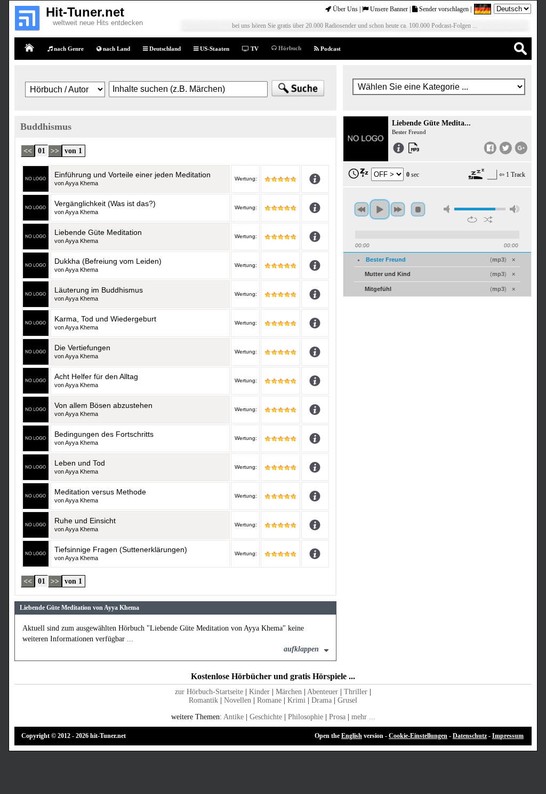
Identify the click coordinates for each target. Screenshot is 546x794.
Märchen (289, 692)
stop (418, 209)
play (379, 209)
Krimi (296, 700)
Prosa (337, 717)
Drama (321, 700)
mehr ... (363, 717)
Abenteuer (322, 692)
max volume (514, 209)
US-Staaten (213, 48)
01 (41, 151)
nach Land (115, 48)
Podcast (330, 48)
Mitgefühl (378, 289)
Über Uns (344, 9)
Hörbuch (289, 48)
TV (254, 48)
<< (27, 151)
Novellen (237, 700)
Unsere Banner (388, 9)
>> (55, 151)
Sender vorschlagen (443, 9)
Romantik (203, 700)
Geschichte (266, 717)
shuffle (488, 219)
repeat (472, 219)
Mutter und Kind (388, 274)
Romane (269, 700)
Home (30, 48)
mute (448, 209)
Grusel (347, 700)
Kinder (259, 692)
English (351, 736)
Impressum (508, 736)
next (397, 209)
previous (361, 209)
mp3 (498, 259)
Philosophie (305, 717)
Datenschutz (470, 736)
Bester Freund (386, 259)
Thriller (355, 692)
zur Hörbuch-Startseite (209, 692)
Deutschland (164, 48)
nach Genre (68, 48)
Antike (233, 717)
